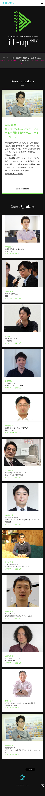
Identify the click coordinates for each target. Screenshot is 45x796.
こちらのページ (24, 60)
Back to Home (22, 189)
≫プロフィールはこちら (13, 254)
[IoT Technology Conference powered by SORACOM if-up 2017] (22, 29)
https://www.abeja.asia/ (14, 174)
